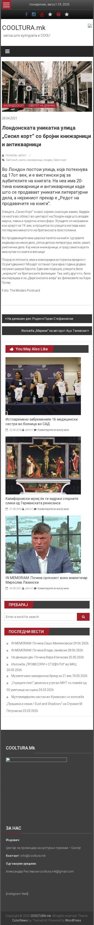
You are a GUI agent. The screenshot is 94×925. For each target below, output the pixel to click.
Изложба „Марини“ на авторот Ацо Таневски (54, 330)
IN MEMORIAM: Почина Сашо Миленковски (42, 643)
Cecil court (11, 160)
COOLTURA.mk (23, 27)
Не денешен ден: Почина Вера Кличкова (39, 657)
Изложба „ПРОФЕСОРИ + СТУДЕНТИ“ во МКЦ (43, 664)
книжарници (34, 160)
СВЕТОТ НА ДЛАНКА (42, 105)
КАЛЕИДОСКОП (14, 105)
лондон (48, 160)
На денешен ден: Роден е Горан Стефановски (40, 318)
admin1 (29, 429)
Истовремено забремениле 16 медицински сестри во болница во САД (41, 421)
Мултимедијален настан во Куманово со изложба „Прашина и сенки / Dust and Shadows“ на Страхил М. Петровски (45, 704)
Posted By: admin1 (16, 155)
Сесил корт (60, 160)
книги (22, 160)
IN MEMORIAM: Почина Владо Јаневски (39, 650)
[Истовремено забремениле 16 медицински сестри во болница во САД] (43, 386)
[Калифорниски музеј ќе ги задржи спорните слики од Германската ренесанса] (43, 465)
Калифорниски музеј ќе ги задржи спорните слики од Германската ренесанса (41, 501)
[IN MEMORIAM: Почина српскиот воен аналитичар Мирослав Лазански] (43, 544)
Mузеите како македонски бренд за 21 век (41, 676)
